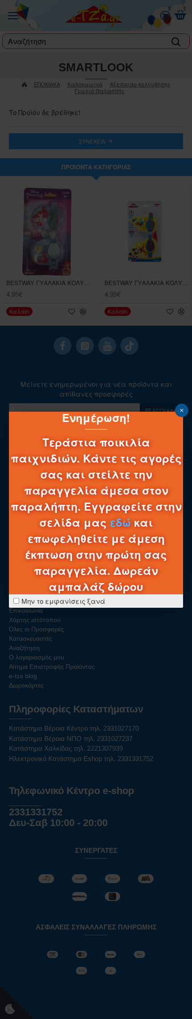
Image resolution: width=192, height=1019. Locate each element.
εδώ (120, 522)
